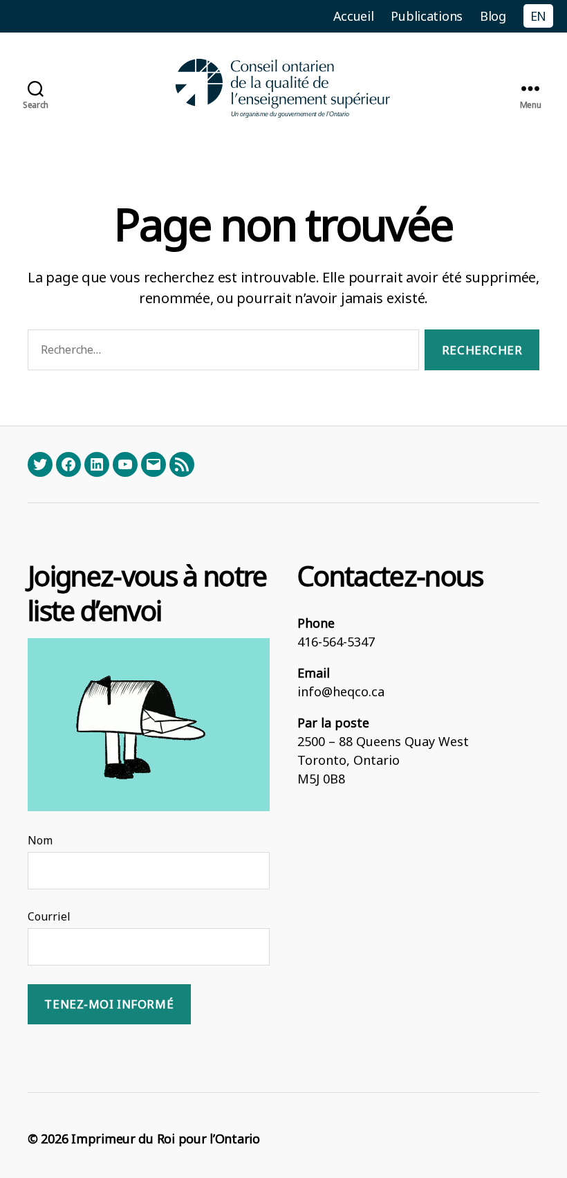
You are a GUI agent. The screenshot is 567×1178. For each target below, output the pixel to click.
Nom (40, 840)
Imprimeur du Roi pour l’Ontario (165, 1138)
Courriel (49, 916)
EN (538, 16)
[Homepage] (283, 88)
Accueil (353, 16)
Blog (493, 16)
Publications (427, 16)
